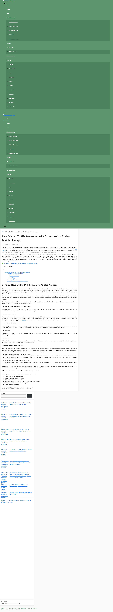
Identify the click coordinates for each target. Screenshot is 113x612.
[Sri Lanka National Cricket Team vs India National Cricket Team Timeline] (5, 408)
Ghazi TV (11, 81)
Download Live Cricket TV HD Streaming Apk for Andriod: (17, 272)
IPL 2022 (24, 320)
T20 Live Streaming (13, 51)
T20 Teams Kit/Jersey (13, 26)
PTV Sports (11, 89)
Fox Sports (11, 77)
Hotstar (11, 85)
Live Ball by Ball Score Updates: (13, 279)
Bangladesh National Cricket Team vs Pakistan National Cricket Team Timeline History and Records (20, 462)
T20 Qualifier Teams (13, 30)
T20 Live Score (10, 47)
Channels (9, 60)
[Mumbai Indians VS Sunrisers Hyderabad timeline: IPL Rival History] (5, 479)
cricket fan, (15, 288)
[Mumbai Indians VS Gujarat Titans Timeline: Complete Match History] (5, 487)
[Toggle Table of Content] (3, 269)
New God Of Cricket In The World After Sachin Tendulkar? (17, 388)
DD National (12, 68)
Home (8, 13)
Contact (8, 9)
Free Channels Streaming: (14, 276)
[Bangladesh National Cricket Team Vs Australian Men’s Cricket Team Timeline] (5, 434)
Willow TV (11, 102)
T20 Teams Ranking (13, 22)
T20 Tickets (11, 34)
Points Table (12, 106)
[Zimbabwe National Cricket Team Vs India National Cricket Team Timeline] (5, 454)
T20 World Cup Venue (13, 39)
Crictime (11, 64)
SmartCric (11, 94)
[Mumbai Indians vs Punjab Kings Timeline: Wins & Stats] (5, 495)
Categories (4, 601)
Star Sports (11, 98)
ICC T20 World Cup (11, 17)
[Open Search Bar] (4, 112)
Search (3, 393)
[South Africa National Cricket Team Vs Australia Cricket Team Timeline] (5, 444)
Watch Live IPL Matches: (14, 274)
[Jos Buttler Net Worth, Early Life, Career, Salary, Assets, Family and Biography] (5, 473)
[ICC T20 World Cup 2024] (9, 0)
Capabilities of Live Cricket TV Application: (15, 273)
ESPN (10, 72)
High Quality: (12, 277)
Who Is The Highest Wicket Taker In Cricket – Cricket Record (18, 387)
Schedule (9, 43)
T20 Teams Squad (11, 56)
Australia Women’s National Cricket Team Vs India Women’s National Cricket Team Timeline (20, 416)
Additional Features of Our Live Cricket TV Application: (17, 281)
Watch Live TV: (12, 278)
